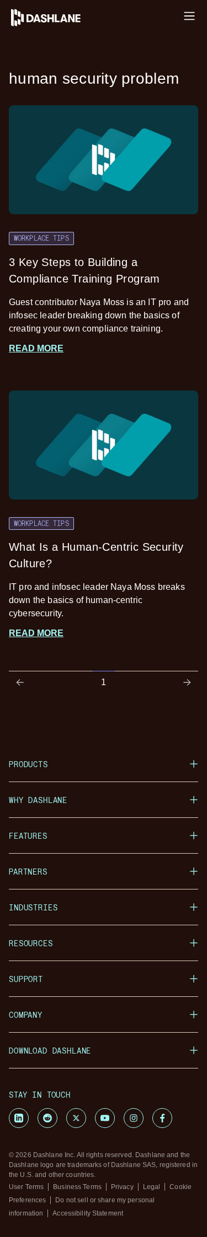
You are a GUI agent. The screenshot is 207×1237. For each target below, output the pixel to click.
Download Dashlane (50, 1050)
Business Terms (77, 1187)
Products (28, 764)
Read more (36, 348)
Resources (31, 943)
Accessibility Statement (87, 1213)
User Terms (26, 1187)
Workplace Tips (41, 238)
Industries (33, 907)
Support (26, 979)
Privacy (122, 1187)
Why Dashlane (38, 800)
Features (28, 835)
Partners (28, 871)
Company (26, 1014)
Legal (152, 1187)
